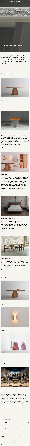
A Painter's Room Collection (8, 218)
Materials (3, 431)
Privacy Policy (9, 441)
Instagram (18, 435)
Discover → (3, 269)
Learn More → (3, 66)
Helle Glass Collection (6, 133)
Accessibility (15, 441)
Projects (4, 363)
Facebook (17, 436)
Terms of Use (3, 441)
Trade (2, 435)
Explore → (3, 147)
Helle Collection (5, 174)
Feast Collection (5, 258)
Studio (17, 430)
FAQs (2, 430)
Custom (17, 431)
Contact (2, 436)
